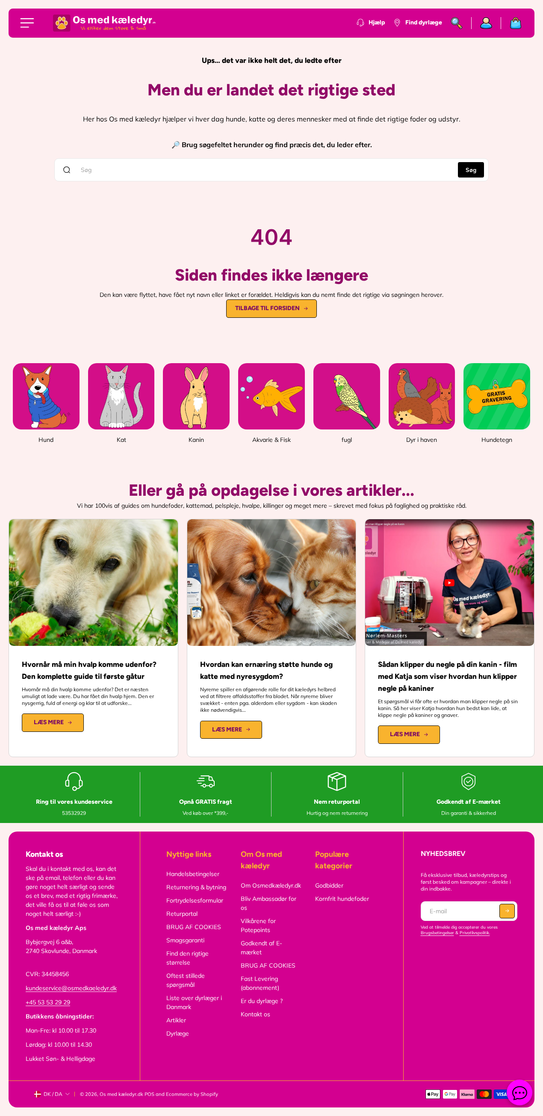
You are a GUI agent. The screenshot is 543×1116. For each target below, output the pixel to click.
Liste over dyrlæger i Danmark (194, 1002)
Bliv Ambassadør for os (268, 903)
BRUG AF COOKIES (193, 927)
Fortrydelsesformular (194, 900)
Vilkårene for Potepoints (258, 925)
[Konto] (486, 23)
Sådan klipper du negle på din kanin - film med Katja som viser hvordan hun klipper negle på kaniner (447, 676)
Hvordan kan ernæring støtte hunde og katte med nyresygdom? (266, 670)
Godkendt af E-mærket (261, 947)
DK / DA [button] (53, 1094)
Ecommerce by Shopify (192, 1094)
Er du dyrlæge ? (262, 1001)
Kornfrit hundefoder (342, 899)
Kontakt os (255, 1014)
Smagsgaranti (185, 940)
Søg (471, 169)
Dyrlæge (177, 1033)
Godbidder (329, 885)
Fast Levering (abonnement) (260, 983)
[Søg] (457, 23)
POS (149, 1094)
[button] (507, 911)
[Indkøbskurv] (511, 23)
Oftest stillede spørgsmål (185, 980)
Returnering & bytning (196, 887)
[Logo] (104, 23)
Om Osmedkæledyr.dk (271, 885)
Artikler (176, 1020)
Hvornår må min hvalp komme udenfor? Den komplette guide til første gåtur (89, 670)
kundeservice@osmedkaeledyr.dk (71, 988)
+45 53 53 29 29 (48, 1002)
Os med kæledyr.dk (121, 1094)
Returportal (182, 914)
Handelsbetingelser (192, 874)
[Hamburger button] (28, 23)
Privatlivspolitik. (475, 932)
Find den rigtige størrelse (187, 958)
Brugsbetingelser (437, 932)
